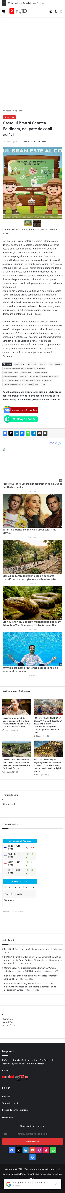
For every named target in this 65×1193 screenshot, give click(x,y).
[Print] (45, 433)
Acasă (8, 110)
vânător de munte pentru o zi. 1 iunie (17, 384)
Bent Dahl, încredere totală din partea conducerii (28, 949)
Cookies (6, 1096)
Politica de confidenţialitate (15, 1110)
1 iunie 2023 (19, 364)
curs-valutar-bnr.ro (17, 911)
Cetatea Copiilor (40, 372)
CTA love (32, 675)
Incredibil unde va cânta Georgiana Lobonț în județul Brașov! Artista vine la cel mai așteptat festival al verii (16, 722)
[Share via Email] (39, 433)
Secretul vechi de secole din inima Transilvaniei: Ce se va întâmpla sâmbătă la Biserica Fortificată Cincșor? (16, 764)
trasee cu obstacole (43, 380)
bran (50, 364)
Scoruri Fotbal (8, 1025)
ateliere (43, 364)
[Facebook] (5, 433)
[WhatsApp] (28, 433)
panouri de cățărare (49, 376)
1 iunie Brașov (32, 364)
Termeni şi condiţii (10, 1103)
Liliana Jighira (11, 141)
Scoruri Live (7, 1019)
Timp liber (17, 110)
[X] (10, 433)
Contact (6, 1070)
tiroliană (29, 380)
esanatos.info (32, 583)
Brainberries (32, 491)
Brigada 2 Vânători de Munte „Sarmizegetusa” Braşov (24, 368)
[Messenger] (22, 433)
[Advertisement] (32, 58)
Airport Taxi (7, 1022)
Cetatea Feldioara (10, 376)
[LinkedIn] (16, 433)
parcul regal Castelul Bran (13, 380)
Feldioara (23, 376)
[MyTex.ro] (20, 11)
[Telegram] (33, 433)
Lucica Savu (34, 376)
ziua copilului (39, 384)
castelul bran (26, 372)
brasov (58, 364)
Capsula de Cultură (10, 372)
